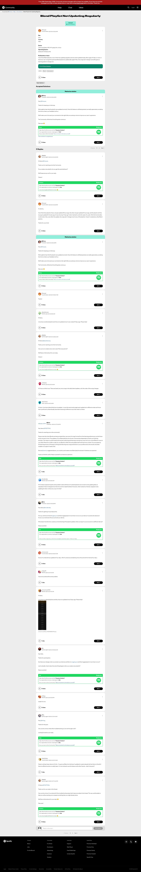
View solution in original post (45, 136)
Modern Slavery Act (58, 869)
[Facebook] (135, 841)
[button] (102, 31)
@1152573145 (47, 428)
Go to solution (71, 24)
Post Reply (98, 828)
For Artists (49, 843)
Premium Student (91, 854)
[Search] (128, 7)
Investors (49, 854)
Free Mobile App (71, 850)
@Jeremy (44, 450)
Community (10, 7)
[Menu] (137, 7)
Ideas (81, 7)
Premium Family (91, 850)
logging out (54, 515)
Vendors (49, 857)
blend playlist (50, 71)
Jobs (28, 847)
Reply (98, 77)
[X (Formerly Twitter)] (131, 841)
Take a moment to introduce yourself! (62, 134)
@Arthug (43, 720)
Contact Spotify (71, 854)
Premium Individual (91, 843)
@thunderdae (47, 507)
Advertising (50, 850)
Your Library (19, 11)
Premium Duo (90, 847)
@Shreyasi (43, 101)
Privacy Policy (24, 869)
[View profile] (39, 30)
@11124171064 (46, 785)
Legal (5, 869)
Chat (70, 7)
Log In (133, 7)
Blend (44, 71)
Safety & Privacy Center (13, 869)
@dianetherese (47, 341)
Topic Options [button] (40, 83)
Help (60, 7)
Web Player (70, 847)
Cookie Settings (33, 869)
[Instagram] (126, 841)
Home (10, 11)
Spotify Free (90, 857)
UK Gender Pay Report (78, 869)
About (28, 843)
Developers (50, 847)
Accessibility (49, 869)
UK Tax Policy (67, 869)
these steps (79, 3)
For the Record (31, 850)
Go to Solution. (47, 66)
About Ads (41, 869)
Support (69, 843)
